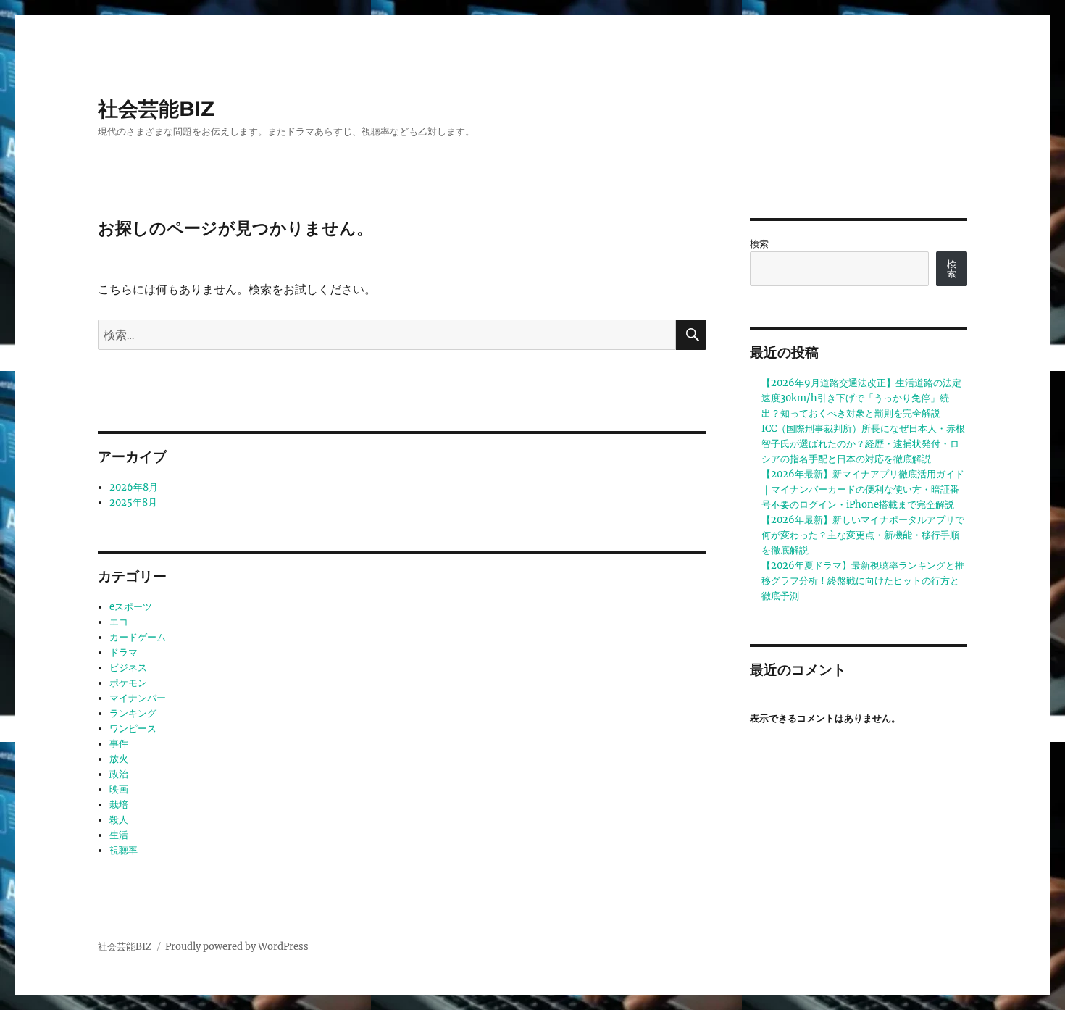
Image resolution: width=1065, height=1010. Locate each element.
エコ (118, 622)
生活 (118, 835)
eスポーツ (130, 607)
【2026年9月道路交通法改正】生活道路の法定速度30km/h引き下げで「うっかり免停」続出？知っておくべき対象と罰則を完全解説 (861, 398)
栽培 (118, 804)
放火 (118, 759)
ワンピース (132, 728)
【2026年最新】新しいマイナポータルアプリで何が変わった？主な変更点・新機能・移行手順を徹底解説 (862, 535)
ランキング (132, 713)
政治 (118, 774)
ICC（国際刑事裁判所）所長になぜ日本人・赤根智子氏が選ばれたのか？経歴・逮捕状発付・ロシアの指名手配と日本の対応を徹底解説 (863, 443)
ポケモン (128, 683)
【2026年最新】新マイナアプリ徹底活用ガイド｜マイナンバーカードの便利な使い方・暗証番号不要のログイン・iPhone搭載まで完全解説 (862, 489)
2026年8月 (133, 487)
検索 (759, 244)
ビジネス (128, 667)
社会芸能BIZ (156, 108)
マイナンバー (137, 698)
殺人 (118, 820)
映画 (118, 789)
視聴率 (123, 850)
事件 (118, 744)
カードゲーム (137, 637)
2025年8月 (133, 502)
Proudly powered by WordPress (237, 946)
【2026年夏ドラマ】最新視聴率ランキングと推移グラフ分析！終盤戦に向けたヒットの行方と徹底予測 (862, 580)
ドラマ (123, 652)
